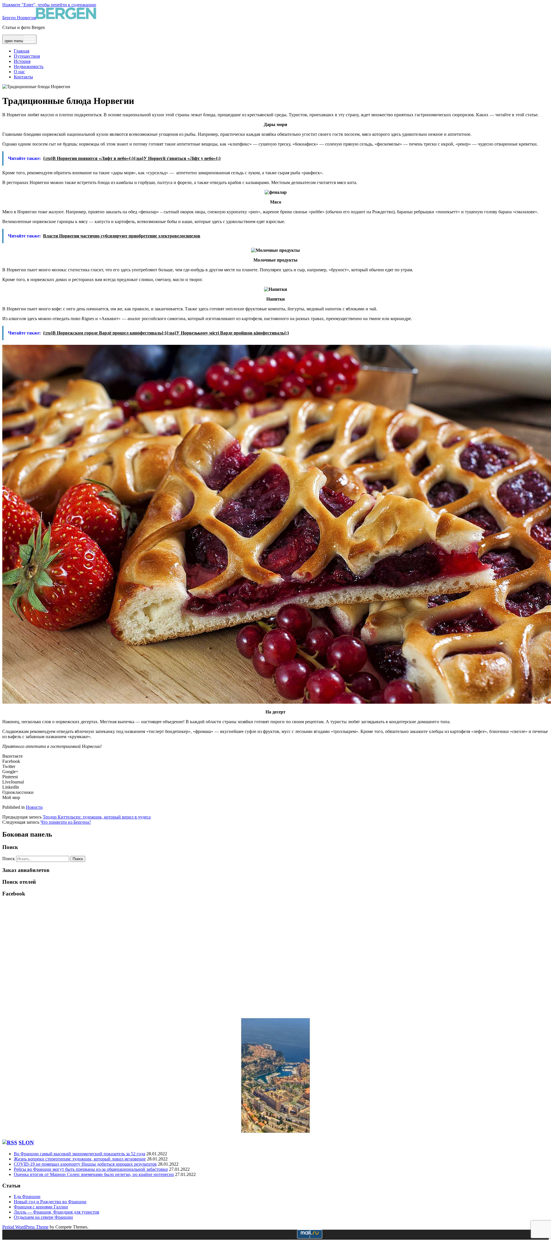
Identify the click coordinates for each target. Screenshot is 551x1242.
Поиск (8, 858)
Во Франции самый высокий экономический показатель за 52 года (79, 1153)
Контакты (23, 76)
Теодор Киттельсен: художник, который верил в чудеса (97, 817)
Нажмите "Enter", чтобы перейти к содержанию (49, 4)
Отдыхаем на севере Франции (43, 1217)
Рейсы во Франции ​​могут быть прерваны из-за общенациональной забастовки (91, 1169)
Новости (34, 807)
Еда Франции (27, 1196)
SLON (26, 1143)
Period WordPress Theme (25, 1226)
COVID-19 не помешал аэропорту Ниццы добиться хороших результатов (85, 1164)
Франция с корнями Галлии (41, 1206)
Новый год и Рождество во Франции (50, 1201)
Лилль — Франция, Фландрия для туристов (56, 1212)
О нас (19, 71)
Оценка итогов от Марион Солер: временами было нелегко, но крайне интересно (94, 1174)
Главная (21, 51)
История (22, 61)
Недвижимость (28, 66)
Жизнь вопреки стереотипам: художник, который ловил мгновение (80, 1158)
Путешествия (27, 56)
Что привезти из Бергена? (65, 822)
